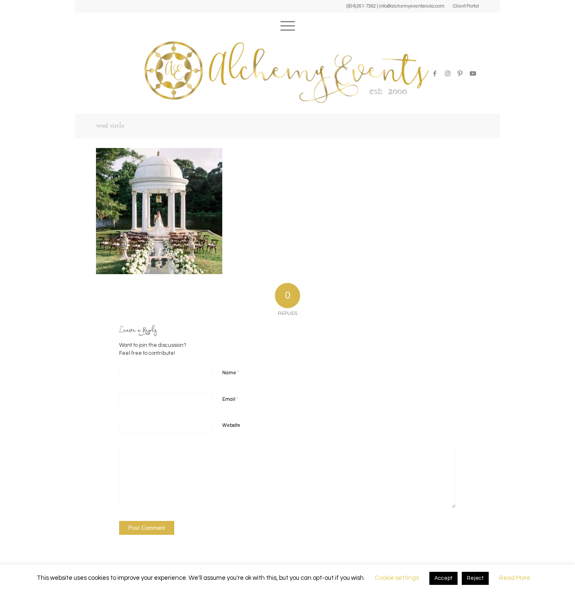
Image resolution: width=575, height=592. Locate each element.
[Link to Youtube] (472, 73)
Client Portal (466, 6)
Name (230, 372)
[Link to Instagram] (447, 73)
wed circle (110, 125)
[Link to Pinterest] (460, 73)
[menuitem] (464, 6)
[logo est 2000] (287, 71)
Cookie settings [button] (397, 578)
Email (230, 399)
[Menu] (288, 23)
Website (231, 425)
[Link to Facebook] (435, 73)
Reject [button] (475, 578)
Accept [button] (443, 578)
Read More (514, 578)
